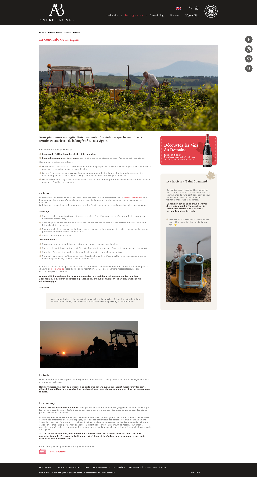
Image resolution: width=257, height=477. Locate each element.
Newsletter (74, 467)
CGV (87, 467)
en (178, 8)
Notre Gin (191, 15)
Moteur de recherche (249, 68)
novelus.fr (195, 473)
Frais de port (100, 467)
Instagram (249, 49)
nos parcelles (57, 269)
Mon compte (190, 8)
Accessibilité (136, 467)
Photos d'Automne (57, 452)
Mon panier (196, 8)
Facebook (249, 39)
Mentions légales (156, 467)
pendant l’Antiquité (132, 197)
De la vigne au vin (134, 15)
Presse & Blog (156, 15)
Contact (249, 59)
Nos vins (174, 15)
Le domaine (112, 15)
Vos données (118, 467)
